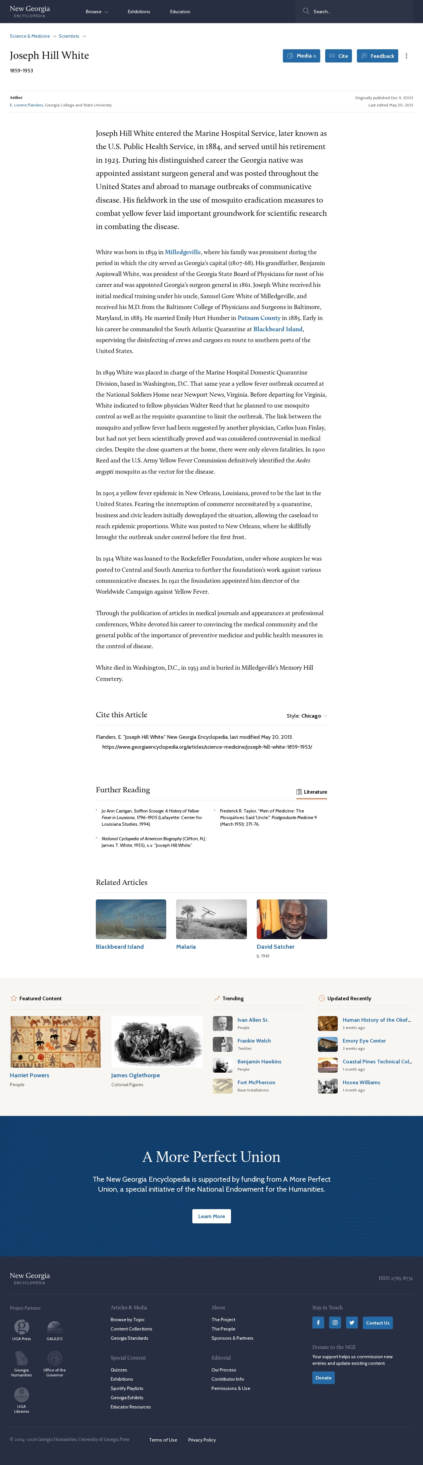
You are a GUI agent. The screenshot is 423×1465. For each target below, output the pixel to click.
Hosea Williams (361, 1082)
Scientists (69, 36)
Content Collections (131, 1329)
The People (223, 1329)
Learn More (211, 1216)
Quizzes (119, 1369)
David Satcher (275, 946)
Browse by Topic (128, 1320)
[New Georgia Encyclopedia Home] (30, 11)
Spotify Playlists (127, 1388)
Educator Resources (131, 1407)
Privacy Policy (202, 1440)
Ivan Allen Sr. (253, 1019)
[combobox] (354, 11)
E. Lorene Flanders (26, 104)
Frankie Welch (254, 1040)
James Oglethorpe (135, 1075)
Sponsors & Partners (232, 1338)
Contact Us (378, 1323)
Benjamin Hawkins (260, 1061)
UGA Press (21, 1338)
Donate (323, 1377)
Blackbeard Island (278, 330)
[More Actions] (406, 55)
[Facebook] (318, 1322)
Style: (304, 716)
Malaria (186, 946)
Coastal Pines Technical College (381, 1061)
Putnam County (259, 318)
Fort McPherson (256, 1082)
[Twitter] (352, 1322)
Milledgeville (183, 253)
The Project (223, 1320)
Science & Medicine (30, 36)
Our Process (224, 1369)
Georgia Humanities (21, 1372)
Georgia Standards (129, 1338)
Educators (180, 12)
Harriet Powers (29, 1075)
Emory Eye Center (364, 1040)
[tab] (311, 792)
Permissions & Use (231, 1388)
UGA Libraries (21, 1409)
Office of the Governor (54, 1372)
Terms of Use (163, 1440)
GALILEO (54, 1338)
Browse (95, 12)
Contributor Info (228, 1379)
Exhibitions (139, 12)
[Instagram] (335, 1322)
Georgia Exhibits (127, 1398)
